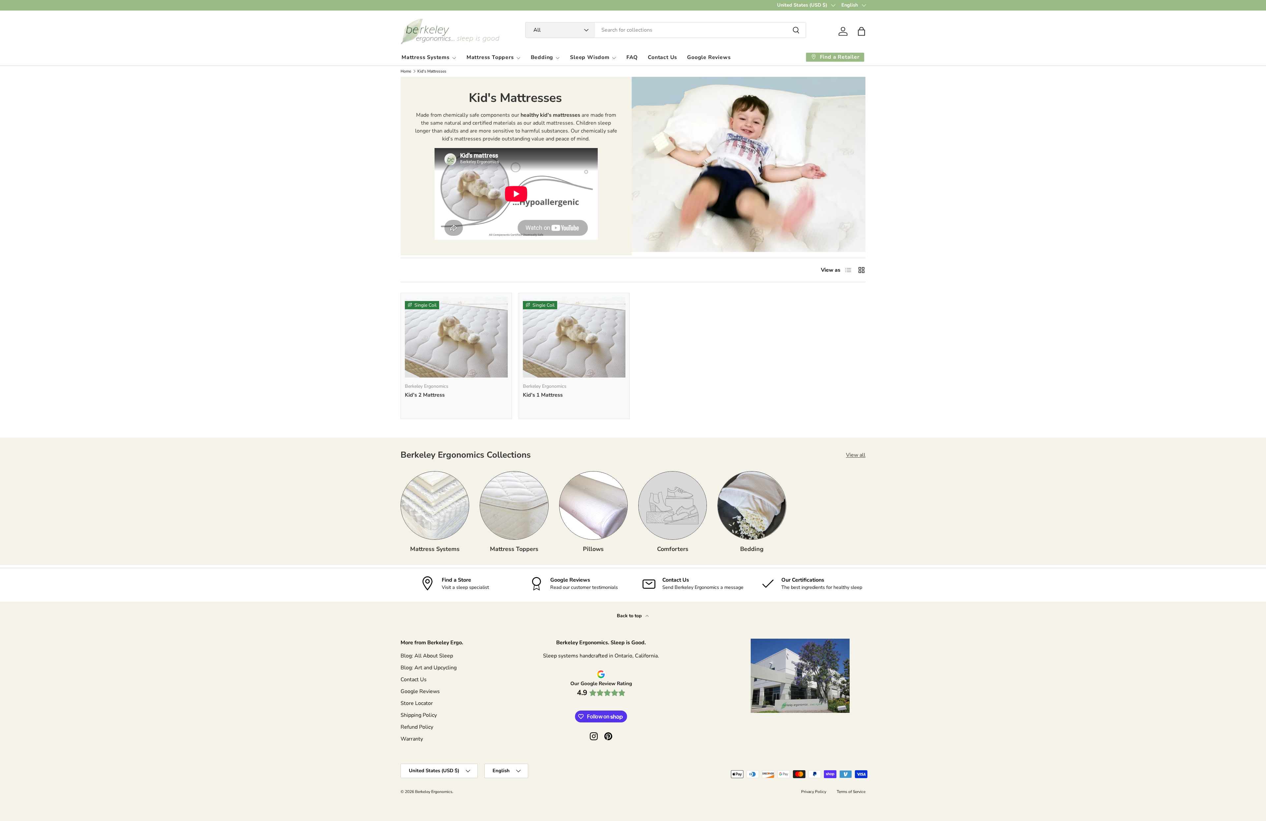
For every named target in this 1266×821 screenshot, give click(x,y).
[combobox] (666, 30)
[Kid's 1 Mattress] (574, 337)
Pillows (593, 549)
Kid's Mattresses (431, 71)
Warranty (412, 739)
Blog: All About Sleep (427, 655)
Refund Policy (417, 727)
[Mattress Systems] (435, 505)
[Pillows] (593, 505)
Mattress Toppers (490, 57)
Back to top (630, 616)
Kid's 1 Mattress (543, 395)
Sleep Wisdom (590, 57)
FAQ (632, 57)
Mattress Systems (426, 57)
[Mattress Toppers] (514, 505)
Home (406, 71)
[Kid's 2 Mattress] (456, 337)
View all (855, 455)
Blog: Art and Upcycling (429, 667)
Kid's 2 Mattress (425, 395)
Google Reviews (709, 57)
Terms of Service (851, 791)
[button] (861, 31)
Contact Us (662, 57)
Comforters (672, 549)
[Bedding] (752, 505)
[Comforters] (673, 505)
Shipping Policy (419, 715)
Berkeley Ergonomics (433, 791)
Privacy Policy (813, 791)
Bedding (542, 57)
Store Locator (417, 703)
